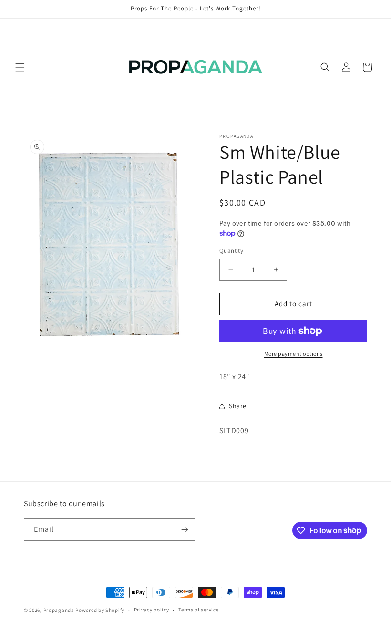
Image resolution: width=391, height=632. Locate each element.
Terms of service (198, 609)
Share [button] (238, 406)
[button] (20, 67)
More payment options (293, 353)
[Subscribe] (184, 529)
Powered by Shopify (99, 610)
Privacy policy (151, 609)
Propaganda (58, 610)
